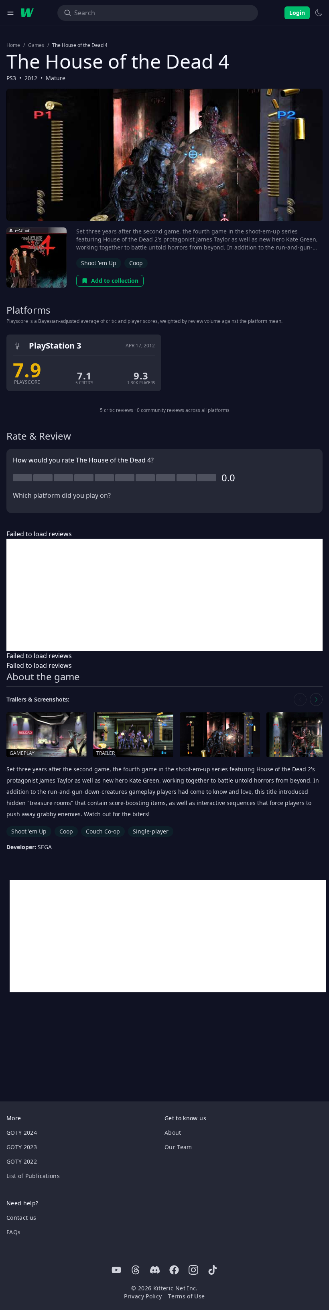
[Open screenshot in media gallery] (220, 735)
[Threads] (135, 1270)
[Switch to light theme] (319, 13)
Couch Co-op (103, 831)
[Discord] (155, 1270)
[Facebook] (174, 1270)
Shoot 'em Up (98, 263)
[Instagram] (193, 1270)
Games (36, 45)
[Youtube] (116, 1270)
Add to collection (114, 280)
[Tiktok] (212, 1270)
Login (297, 12)
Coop (136, 263)
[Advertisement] (164, 595)
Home (13, 45)
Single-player (151, 831)
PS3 (11, 78)
